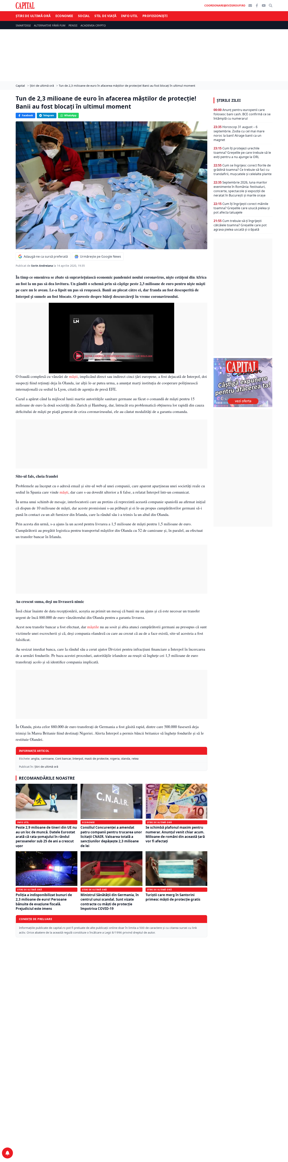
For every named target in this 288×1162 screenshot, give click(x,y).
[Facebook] (257, 5)
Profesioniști (155, 16)
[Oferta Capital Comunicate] (243, 382)
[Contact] (250, 5)
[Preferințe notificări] (7, 1152)
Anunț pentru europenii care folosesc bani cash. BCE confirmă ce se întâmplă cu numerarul (242, 114)
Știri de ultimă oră (33, 16)
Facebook (27, 115)
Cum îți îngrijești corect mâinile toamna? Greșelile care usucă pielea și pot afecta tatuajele (242, 208)
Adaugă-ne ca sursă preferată (46, 256)
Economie (64, 16)
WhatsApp (70, 115)
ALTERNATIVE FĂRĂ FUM (49, 25)
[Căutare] (270, 5)
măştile (93, 626)
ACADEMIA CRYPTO (93, 25)
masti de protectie (97, 758)
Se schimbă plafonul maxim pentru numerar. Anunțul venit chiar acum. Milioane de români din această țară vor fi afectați (175, 834)
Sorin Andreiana (42, 265)
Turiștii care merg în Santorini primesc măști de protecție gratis (173, 897)
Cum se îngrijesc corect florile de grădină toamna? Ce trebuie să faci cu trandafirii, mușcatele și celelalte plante (243, 169)
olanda (125, 758)
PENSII (73, 25)
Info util (129, 16)
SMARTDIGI (23, 25)
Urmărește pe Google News (100, 256)
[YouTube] (264, 5)
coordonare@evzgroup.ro (224, 5)
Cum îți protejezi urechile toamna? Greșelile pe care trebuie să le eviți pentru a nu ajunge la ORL (242, 152)
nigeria (115, 758)
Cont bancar (63, 758)
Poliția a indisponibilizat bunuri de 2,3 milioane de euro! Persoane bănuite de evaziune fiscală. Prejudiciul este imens (44, 902)
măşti (73, 376)
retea (135, 758)
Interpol (77, 758)
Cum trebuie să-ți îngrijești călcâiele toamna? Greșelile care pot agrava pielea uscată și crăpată (240, 225)
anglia (35, 758)
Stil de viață (105, 16)
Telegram (48, 115)
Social (84, 16)
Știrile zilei (229, 100)
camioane (47, 758)
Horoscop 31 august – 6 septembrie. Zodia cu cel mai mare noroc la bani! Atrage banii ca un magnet (239, 133)
